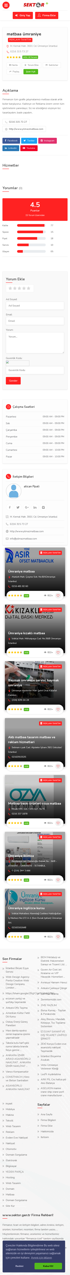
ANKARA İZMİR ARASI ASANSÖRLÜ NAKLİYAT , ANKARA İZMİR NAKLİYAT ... (18, 1061)
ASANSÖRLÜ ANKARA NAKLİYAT (18, 1087)
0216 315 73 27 (17, 122)
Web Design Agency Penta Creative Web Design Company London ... (17, 982)
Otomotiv (11, 1149)
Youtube (30, 148)
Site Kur (10, 1206)
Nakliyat (10, 1143)
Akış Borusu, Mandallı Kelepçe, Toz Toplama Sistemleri (53, 1022)
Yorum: (9, 330)
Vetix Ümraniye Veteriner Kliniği (49, 1066)
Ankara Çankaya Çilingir (54, 988)
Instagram (48, 140)
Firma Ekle (49, 15)
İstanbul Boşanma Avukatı (51, 1058)
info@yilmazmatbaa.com (23, 538)
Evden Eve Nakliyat (17, 1137)
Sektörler (53, 65)
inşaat (9, 1103)
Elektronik (11, 1160)
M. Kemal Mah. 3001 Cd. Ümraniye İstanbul (33, 46)
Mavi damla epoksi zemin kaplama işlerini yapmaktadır (18, 1034)
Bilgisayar (11, 1166)
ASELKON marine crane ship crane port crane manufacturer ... (52, 1091)
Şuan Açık (30, 71)
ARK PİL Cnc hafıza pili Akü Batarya (53, 1081)
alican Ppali (31, 486)
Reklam (10, 1132)
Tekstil (9, 1120)
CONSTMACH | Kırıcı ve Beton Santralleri (17, 1078)
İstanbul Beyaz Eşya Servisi (17, 970)
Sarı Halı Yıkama (49, 994)
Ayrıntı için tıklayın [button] (41, 1257)
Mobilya (10, 1109)
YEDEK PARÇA (15, 1172)
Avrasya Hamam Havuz (54, 982)
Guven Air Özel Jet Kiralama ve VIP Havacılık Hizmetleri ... (53, 973)
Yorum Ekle (33, 65)
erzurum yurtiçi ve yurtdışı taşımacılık (16, 1000)
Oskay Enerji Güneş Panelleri (17, 1023)
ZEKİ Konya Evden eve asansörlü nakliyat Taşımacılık (53, 1047)
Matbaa (10, 1194)
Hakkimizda (47, 1131)
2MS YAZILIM (49, 1005)
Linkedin (12, 148)
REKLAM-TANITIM (20, 40)
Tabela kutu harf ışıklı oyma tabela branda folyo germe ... (17, 1046)
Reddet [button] (19, 1266)
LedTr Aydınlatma (51, 1074)
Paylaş (15, 71)
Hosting (10, 1177)
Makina (10, 1115)
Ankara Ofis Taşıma (17, 1008)
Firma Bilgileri (48, 1120)
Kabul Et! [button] (48, 1266)
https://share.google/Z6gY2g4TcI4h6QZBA (30, 993)
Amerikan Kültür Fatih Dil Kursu (18, 1014)
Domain (10, 1189)
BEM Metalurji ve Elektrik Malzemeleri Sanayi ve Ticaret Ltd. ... (54, 961)
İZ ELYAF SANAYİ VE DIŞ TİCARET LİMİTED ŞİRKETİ (54, 1035)
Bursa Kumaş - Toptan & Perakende (53, 1012)
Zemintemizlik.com (51, 999)
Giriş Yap (24, 15)
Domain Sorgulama (16, 1155)
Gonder (13, 381)
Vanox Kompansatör (17, 1071)
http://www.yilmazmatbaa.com (25, 129)
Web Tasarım (13, 1126)
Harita (15, 65)
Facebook (12, 140)
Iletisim (45, 1137)
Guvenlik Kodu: (14, 358)
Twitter (31, 140)
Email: (9, 314)
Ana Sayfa (46, 1114)
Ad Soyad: (11, 299)
